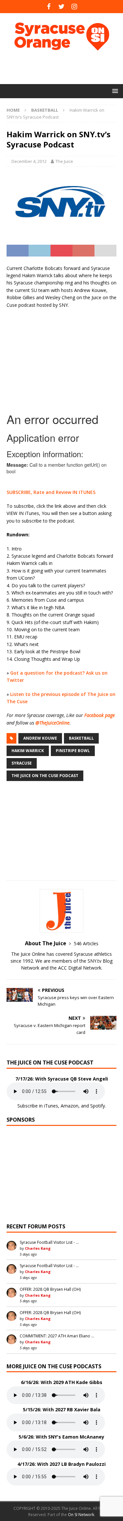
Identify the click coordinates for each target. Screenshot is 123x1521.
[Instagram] (74, 6)
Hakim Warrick (27, 750)
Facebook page (99, 715)
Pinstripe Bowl (73, 750)
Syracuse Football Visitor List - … (49, 1242)
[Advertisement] (65, 67)
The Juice (64, 161)
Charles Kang (38, 1248)
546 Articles (86, 943)
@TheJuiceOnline (52, 723)
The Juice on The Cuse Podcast (44, 775)
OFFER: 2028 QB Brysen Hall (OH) (50, 1289)
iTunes (51, 1106)
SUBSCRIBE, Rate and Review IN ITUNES (51, 492)
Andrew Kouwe (40, 738)
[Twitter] (61, 6)
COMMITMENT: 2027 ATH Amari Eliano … (57, 1336)
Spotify (97, 1106)
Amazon (69, 1106)
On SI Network (81, 1514)
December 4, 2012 (29, 161)
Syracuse (21, 763)
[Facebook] (48, 6)
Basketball (81, 738)
